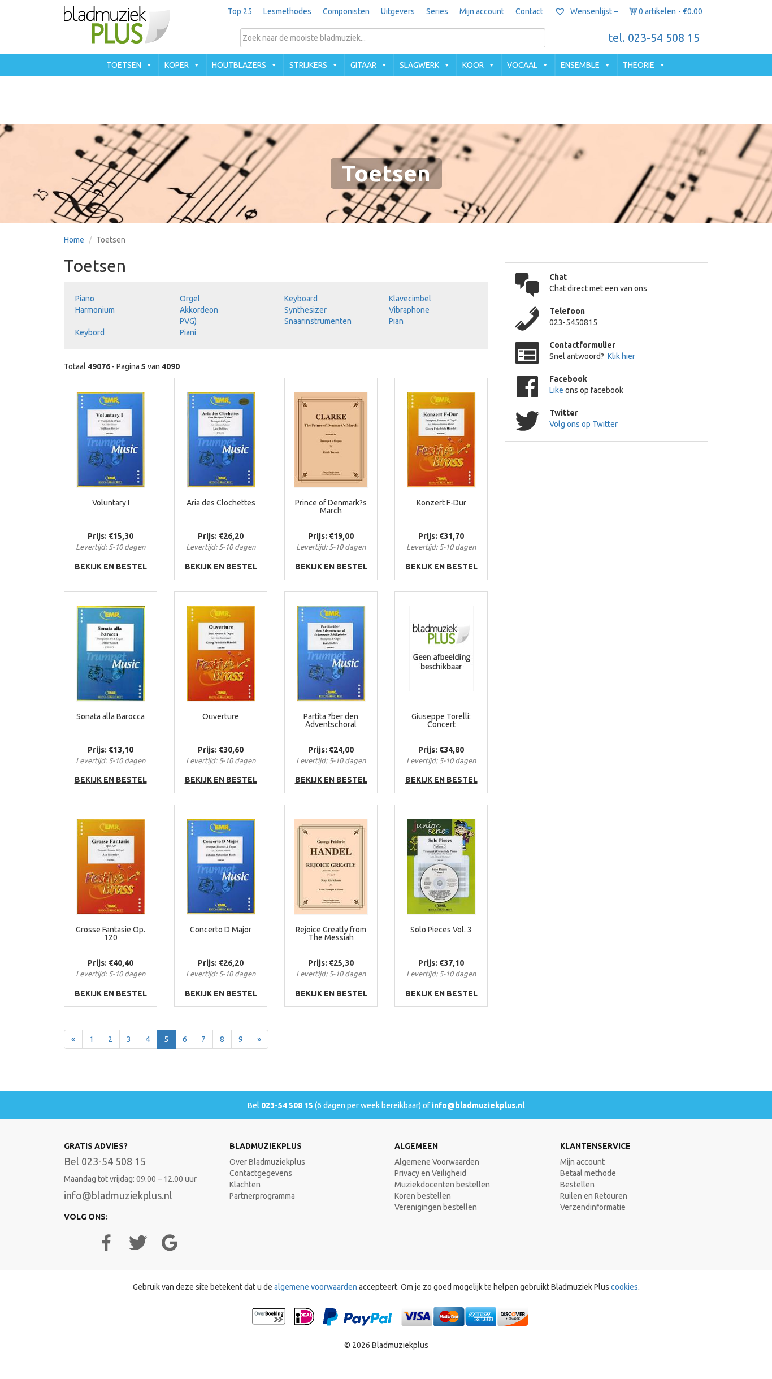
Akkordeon (199, 309)
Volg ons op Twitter (583, 424)
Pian (396, 321)
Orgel (190, 298)
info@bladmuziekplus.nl (478, 1105)
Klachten (245, 1184)
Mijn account (481, 11)
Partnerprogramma (262, 1195)
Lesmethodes (287, 11)
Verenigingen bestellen (435, 1207)
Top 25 (240, 11)
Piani (188, 332)
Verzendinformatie (593, 1207)
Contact (529, 11)
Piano (84, 298)
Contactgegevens (260, 1173)
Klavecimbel (410, 298)
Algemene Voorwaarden (436, 1161)
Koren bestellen (422, 1195)
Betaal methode (588, 1173)
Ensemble (580, 65)
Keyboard (301, 298)
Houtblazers (239, 65)
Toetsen (123, 65)
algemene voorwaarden (315, 1286)
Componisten (346, 11)
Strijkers (308, 65)
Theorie (638, 65)
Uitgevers (398, 11)
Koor (473, 65)
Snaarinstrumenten (318, 321)
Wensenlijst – (593, 11)
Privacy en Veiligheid (430, 1173)
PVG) (188, 321)
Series (437, 11)
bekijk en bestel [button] (111, 566)
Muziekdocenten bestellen (442, 1184)
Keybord (90, 332)
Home (74, 239)
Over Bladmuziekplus (267, 1161)
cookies (624, 1286)
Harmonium (95, 309)
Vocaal (522, 65)
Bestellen (577, 1184)
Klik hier (621, 356)
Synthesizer (305, 309)
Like (557, 390)
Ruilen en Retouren (593, 1195)
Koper (176, 65)
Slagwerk (419, 65)
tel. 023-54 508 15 (654, 38)
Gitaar (363, 65)
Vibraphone (409, 309)
